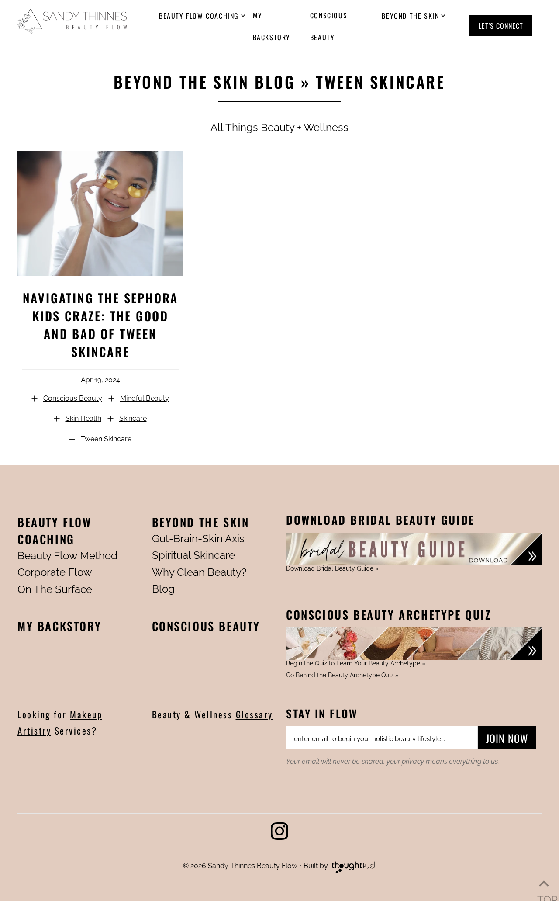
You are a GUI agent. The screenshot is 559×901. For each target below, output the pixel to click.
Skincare (133, 418)
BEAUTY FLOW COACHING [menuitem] (199, 15)
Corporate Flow (54, 572)
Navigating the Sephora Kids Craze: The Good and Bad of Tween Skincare (101, 324)
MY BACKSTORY (59, 625)
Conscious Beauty (72, 398)
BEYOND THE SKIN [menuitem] (410, 15)
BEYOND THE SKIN (200, 521)
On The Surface (54, 589)
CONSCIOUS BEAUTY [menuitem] (328, 26)
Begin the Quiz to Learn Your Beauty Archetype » (355, 663)
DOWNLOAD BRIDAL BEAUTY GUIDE (380, 519)
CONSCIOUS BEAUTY (206, 625)
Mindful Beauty (144, 398)
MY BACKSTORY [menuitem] (271, 26)
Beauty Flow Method (67, 555)
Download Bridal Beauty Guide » (332, 568)
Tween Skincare (106, 439)
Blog (163, 588)
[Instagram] (279, 833)
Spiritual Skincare (193, 555)
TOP (543, 883)
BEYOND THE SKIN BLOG (204, 81)
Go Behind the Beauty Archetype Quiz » (342, 675)
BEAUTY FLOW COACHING (54, 530)
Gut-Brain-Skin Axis (198, 538)
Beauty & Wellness (212, 714)
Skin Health (83, 418)
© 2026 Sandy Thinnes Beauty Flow (240, 866)
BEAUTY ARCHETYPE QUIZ (388, 614)
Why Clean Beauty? (199, 572)
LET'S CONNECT (501, 26)
